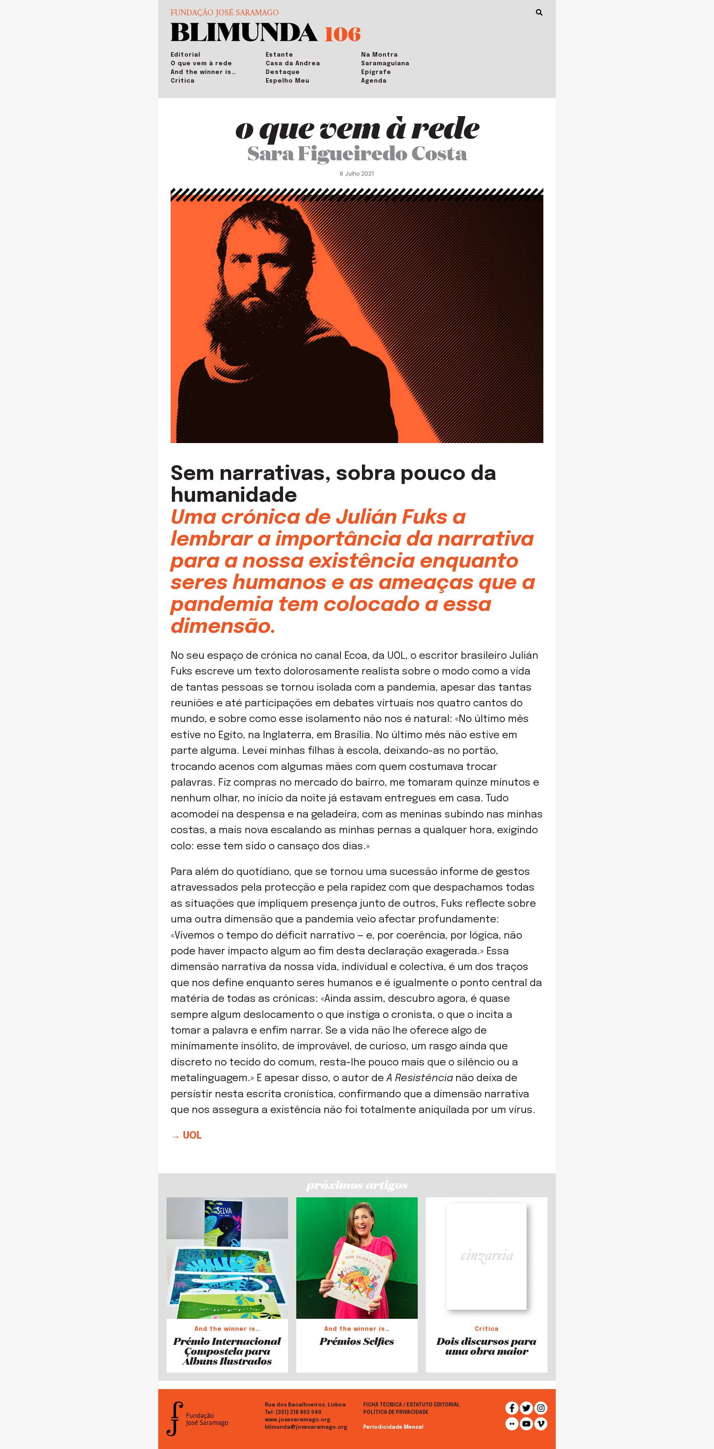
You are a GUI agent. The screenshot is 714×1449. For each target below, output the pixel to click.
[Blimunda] (244, 31)
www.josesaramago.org (297, 1420)
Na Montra (379, 55)
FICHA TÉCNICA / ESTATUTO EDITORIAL (411, 1405)
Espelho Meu (287, 81)
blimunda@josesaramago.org (306, 1427)
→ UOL (186, 1136)
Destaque (283, 72)
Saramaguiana (385, 64)
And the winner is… (203, 72)
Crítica (183, 81)
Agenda (374, 81)
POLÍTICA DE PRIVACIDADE (395, 1412)
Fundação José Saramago (225, 14)
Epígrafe (376, 72)
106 (343, 33)
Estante (279, 55)
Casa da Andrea (293, 64)
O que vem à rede (201, 64)
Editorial (185, 55)
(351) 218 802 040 (298, 1412)
